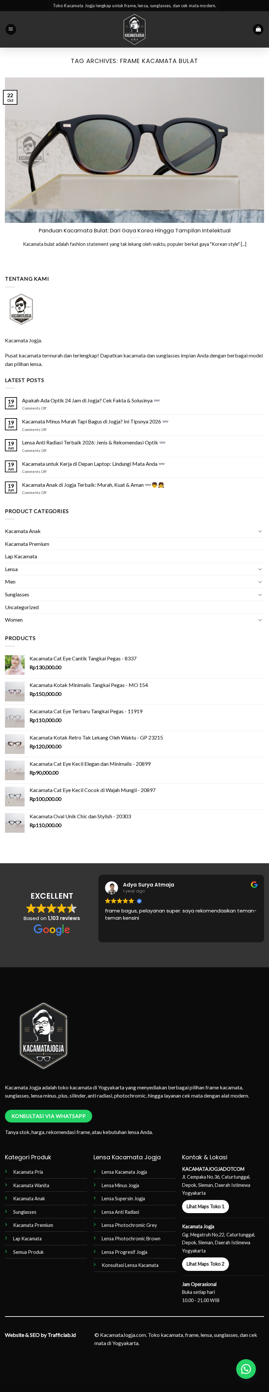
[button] (11, 29)
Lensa (11, 569)
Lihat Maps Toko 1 (205, 1206)
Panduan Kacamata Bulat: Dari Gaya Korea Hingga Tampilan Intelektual (135, 230)
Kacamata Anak (23, 531)
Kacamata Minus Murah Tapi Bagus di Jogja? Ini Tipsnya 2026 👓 (95, 421)
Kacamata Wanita (31, 1185)
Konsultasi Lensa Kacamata (130, 1265)
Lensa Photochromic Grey (129, 1225)
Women (14, 619)
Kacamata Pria (28, 1172)
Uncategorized (22, 607)
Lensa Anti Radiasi (120, 1212)
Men (10, 581)
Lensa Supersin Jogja (123, 1198)
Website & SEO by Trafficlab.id (40, 1335)
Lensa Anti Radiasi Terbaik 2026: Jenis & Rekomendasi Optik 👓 (94, 442)
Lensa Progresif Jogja (124, 1252)
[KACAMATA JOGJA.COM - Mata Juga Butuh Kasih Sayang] (135, 29)
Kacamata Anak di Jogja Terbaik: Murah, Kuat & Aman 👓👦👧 (93, 485)
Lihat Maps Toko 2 (205, 1264)
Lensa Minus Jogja (120, 1185)
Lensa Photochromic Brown (131, 1238)
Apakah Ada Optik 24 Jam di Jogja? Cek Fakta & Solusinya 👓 (91, 400)
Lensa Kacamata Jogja (124, 1172)
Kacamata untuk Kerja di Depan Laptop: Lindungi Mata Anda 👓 (93, 463)
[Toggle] (260, 531)
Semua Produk (28, 1252)
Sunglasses (17, 594)
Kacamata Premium (27, 544)
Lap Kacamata (21, 556)
